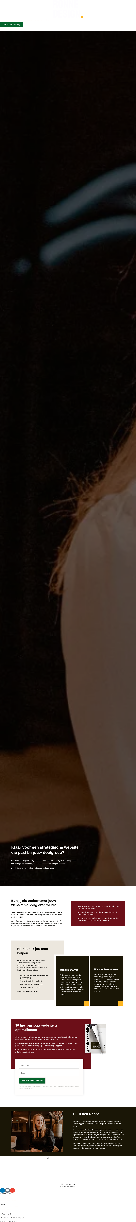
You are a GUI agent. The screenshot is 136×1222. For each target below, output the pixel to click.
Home (4, 20)
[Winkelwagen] (3, 29)
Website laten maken (34, 20)
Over (48, 20)
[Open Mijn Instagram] (7, 1190)
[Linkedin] (2, 1190)
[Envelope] (12, 1190)
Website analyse (16, 20)
